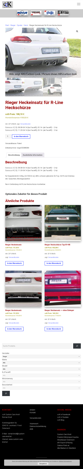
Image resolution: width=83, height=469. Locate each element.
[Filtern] (6, 393)
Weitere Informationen (65, 461)
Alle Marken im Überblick (66, 448)
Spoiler (19, 25)
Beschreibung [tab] (14, 155)
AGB (31, 429)
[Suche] (77, 346)
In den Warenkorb (21, 136)
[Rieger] (36, 15)
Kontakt (33, 413)
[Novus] (22, 15)
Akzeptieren (43, 464)
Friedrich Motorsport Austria (67, 437)
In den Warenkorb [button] (14, 263)
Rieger (13, 25)
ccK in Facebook (63, 414)
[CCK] (63, 15)
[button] (77, 31)
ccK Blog (60, 420)
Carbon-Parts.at (63, 445)
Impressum (34, 424)
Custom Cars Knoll (64, 434)
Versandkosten (25, 124)
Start (7, 25)
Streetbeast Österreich (65, 440)
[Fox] (49, 15)
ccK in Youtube (63, 417)
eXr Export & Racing (64, 443)
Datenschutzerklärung (38, 426)
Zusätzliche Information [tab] (32, 155)
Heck (26, 25)
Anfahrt (32, 410)
